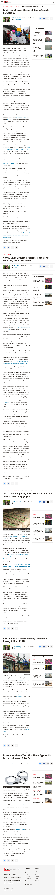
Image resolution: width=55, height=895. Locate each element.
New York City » (36, 301)
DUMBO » (35, 278)
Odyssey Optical (18, 694)
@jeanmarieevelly (17, 19)
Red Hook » (35, 293)
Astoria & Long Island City (11, 6)
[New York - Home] (7, 2)
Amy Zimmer (16, 265)
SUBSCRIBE (29, 884)
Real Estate (40, 635)
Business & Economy (25, 635)
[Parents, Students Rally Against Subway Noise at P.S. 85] (16, 34)
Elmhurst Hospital (20, 829)
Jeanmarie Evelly (17, 17)
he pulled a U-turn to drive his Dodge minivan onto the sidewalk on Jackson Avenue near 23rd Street (16, 557)
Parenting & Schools (31, 6)
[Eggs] (16, 518)
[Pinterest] (25, 874)
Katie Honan (18, 763)
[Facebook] (25, 873)
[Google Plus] (25, 876)
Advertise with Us (38, 873)
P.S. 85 (10, 56)
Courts (22, 490)
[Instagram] (25, 878)
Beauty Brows (19, 696)
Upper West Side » (37, 780)
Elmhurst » (35, 54)
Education (23, 6)
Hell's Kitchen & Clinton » (38, 286)
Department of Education (22, 117)
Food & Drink (34, 635)
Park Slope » (36, 31)
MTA (8, 119)
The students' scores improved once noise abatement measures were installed (16, 235)
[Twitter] (25, 871)
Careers (36, 878)
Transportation (39, 6)
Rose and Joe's (21, 680)
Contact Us (37, 874)
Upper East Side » (37, 790)
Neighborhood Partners (39, 871)
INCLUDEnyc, (7, 402)
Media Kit (37, 880)
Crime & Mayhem (29, 490)
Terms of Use (6, 888)
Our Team (37, 876)
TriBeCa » (35, 45)
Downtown (6, 254)
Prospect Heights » (37, 37)
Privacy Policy (12, 888)
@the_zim (15, 267)
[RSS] (25, 880)
